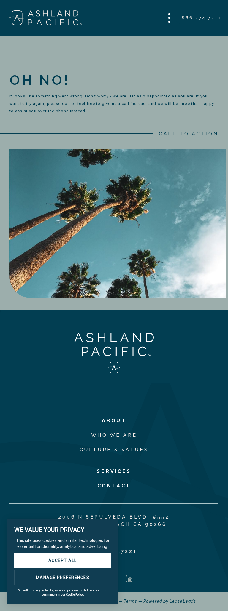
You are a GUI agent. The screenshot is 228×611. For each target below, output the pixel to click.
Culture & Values (114, 449)
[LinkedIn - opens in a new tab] (128, 578)
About (114, 420)
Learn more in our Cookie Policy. (63, 594)
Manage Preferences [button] (63, 577)
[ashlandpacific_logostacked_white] (114, 372)
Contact (114, 486)
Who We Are (114, 435)
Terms (130, 601)
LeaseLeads (183, 601)
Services (114, 471)
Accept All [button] (62, 560)
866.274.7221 (202, 17)
